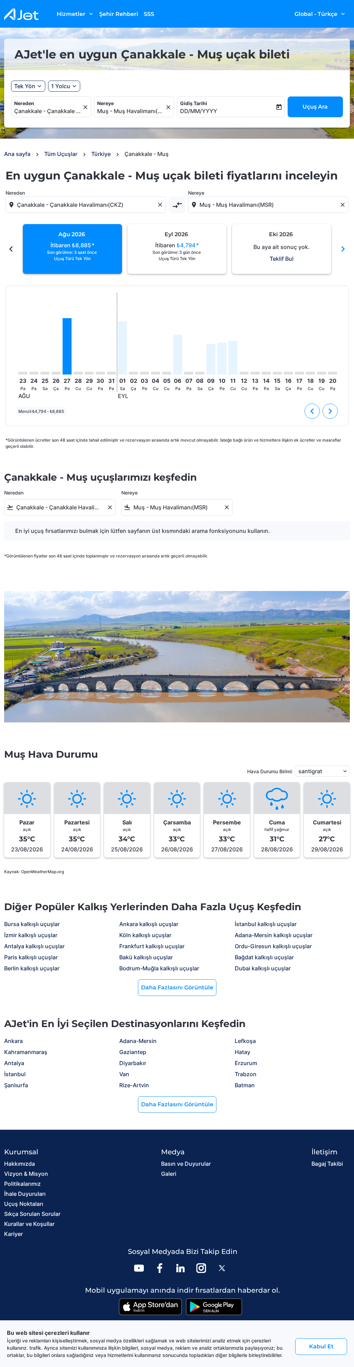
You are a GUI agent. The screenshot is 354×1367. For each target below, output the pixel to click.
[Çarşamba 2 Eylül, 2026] (133, 373)
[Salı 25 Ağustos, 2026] (44, 373)
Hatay (242, 1052)
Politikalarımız (22, 1183)
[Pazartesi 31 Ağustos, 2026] (111, 373)
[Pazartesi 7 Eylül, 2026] (188, 373)
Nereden (24, 103)
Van (124, 1074)
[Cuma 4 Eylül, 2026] (155, 373)
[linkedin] (180, 1268)
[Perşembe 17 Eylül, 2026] (299, 373)
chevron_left (11, 249)
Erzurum (246, 1063)
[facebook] (159, 1268)
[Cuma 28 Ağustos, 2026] (78, 373)
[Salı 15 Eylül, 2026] (277, 373)
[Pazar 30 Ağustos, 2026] (100, 373)
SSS (149, 14)
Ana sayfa (17, 153)
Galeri (168, 1173)
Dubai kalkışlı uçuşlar (263, 968)
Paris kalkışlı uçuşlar (31, 957)
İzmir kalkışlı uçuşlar (30, 935)
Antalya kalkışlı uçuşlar (34, 946)
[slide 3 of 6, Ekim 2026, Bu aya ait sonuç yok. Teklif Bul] (281, 249)
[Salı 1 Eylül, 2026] (122, 348)
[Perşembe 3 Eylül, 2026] (144, 373)
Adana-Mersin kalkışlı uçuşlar (274, 935)
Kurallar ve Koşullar (29, 1223)
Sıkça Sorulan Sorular (32, 1213)
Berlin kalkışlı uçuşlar (31, 968)
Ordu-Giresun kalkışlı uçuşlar (273, 946)
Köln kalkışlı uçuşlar (145, 935)
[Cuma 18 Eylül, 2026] (310, 373)
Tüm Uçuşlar (60, 153)
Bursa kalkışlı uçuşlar (32, 924)
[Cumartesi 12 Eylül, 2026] (244, 373)
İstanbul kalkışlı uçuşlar (266, 924)
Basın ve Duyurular (186, 1163)
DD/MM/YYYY (198, 111)
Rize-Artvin (134, 1085)
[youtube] (139, 1268)
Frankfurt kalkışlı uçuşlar (152, 946)
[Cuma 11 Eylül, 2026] (233, 358)
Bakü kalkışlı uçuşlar (146, 957)
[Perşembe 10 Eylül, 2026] (221, 359)
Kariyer (13, 1233)
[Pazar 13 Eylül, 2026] (255, 373)
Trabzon (246, 1074)
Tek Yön (24, 86)
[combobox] (47, 111)
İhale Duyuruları (25, 1193)
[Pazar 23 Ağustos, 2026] (22, 373)
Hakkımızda (19, 1163)
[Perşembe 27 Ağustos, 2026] (67, 346)
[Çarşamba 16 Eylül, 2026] (288, 373)
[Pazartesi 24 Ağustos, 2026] (33, 373)
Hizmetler (75, 13)
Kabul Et (321, 1346)
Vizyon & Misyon (26, 1173)
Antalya (14, 1063)
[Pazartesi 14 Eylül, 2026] (266, 373)
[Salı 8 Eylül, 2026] (199, 373)
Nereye (105, 103)
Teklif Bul (282, 258)
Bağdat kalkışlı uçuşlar (264, 957)
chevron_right (342, 249)
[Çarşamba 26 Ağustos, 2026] (56, 373)
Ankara (13, 1040)
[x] (222, 1268)
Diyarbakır (132, 1063)
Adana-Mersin (138, 1040)
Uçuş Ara (315, 106)
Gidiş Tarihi (193, 103)
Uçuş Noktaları (23, 1203)
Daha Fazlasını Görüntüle (177, 987)
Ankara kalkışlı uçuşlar (148, 924)
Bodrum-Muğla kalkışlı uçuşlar (159, 968)
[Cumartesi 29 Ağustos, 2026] (89, 373)
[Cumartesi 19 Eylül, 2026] (321, 373)
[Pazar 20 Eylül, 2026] (332, 373)
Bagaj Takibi (327, 1163)
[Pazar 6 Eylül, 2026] (177, 355)
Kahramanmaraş (25, 1052)
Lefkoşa (245, 1040)
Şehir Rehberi (118, 14)
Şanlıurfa (16, 1085)
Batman (245, 1085)
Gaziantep (132, 1052)
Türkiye (101, 153)
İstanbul (15, 1074)
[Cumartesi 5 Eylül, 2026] (166, 373)
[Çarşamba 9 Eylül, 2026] (210, 359)
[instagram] (201, 1268)
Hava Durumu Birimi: (270, 771)
